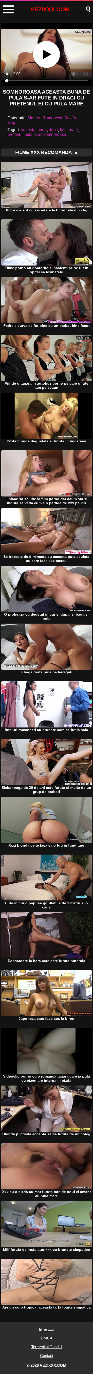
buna (42, 130)
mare (73, 130)
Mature (34, 118)
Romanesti (52, 118)
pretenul (14, 134)
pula (29, 134)
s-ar (38, 134)
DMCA (46, 1338)
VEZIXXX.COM (49, 9)
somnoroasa (54, 134)
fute (63, 130)
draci (53, 130)
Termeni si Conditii (46, 1347)
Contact (46, 1355)
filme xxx (46, 1329)
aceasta (28, 130)
